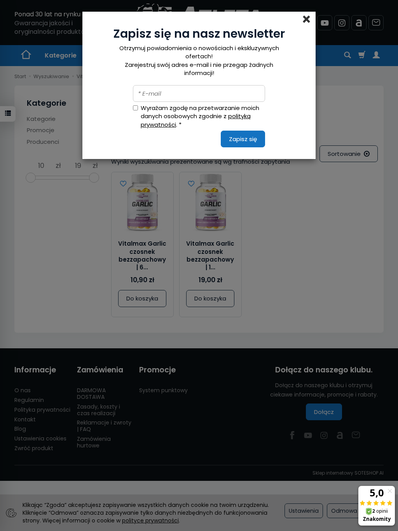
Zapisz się (243, 139)
